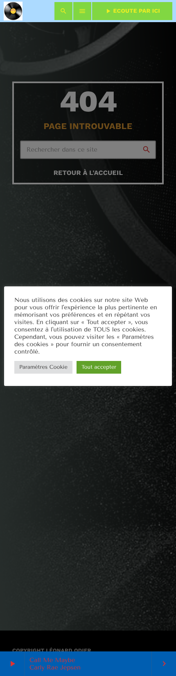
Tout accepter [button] (98, 367)
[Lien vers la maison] (13, 11)
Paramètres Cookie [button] (43, 367)
